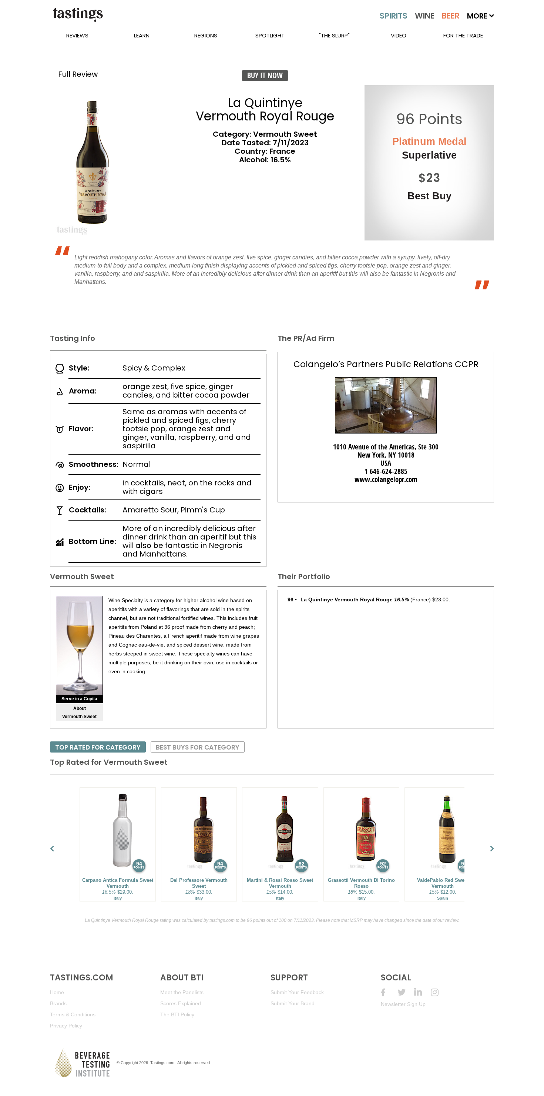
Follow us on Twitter (405, 992)
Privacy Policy (66, 1026)
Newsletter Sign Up (403, 1004)
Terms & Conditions (72, 1014)
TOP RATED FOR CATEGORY (98, 747)
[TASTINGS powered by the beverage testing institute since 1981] (77, 18)
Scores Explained (180, 1003)
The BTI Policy (177, 1014)
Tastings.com (162, 1062)
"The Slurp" (334, 35)
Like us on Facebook (389, 992)
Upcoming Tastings (439, 992)
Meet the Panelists (182, 992)
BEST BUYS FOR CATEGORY (197, 747)
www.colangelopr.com (386, 479)
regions (205, 35)
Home (57, 992)
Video (398, 35)
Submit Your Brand (293, 1003)
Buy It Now (265, 75)
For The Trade (463, 35)
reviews (77, 35)
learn (142, 35)
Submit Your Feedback (297, 992)
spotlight (270, 35)
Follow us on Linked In (422, 992)
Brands (58, 1003)
